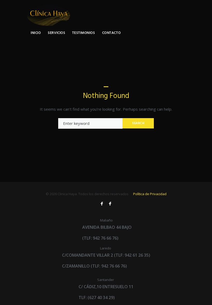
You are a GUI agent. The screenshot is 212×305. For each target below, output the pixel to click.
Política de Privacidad (149, 194)
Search (138, 123)
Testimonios (83, 33)
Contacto (111, 33)
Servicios (56, 33)
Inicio (36, 33)
